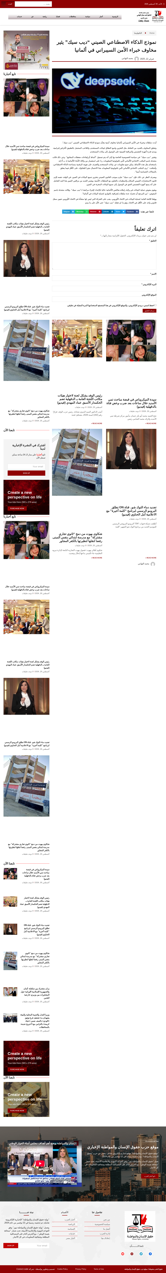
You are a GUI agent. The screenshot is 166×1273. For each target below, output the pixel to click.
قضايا (58, 16)
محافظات (72, 16)
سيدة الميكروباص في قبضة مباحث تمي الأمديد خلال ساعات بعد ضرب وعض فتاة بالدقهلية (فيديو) (131, 403)
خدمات (19, 16)
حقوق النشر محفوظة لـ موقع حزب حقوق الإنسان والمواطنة (144, 1269)
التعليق (152, 241)
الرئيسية (115, 16)
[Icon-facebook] (150, 1254)
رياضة (45, 16)
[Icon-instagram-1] (132, 1254)
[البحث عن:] (33, 4)
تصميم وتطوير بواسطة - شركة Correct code (35, 1269)
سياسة (87, 16)
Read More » (150, 423)
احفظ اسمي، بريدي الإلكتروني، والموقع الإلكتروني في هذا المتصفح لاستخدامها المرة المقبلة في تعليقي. (110, 305)
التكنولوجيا (138, 33)
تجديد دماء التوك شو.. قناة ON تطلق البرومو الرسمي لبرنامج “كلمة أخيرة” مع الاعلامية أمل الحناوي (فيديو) (131, 511)
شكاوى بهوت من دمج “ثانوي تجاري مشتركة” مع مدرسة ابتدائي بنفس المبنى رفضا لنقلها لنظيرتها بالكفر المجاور (77, 537)
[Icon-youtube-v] (123, 1254)
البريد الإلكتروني (148, 284)
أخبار (101, 16)
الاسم (153, 274)
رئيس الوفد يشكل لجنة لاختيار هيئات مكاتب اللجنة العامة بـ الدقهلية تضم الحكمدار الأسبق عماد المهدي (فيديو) (79, 399)
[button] (132, 212)
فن (32, 16)
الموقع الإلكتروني (149, 295)
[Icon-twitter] (141, 1254)
